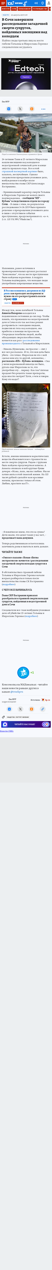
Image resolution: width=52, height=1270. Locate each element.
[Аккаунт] (49, 3)
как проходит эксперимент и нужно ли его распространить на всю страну (25, 294)
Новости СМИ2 (7, 731)
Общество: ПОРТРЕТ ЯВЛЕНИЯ (18, 717)
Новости (6, 9)
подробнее (9, 584)
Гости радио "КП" (40, 9)
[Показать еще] (43, 109)
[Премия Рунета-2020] (24, 3)
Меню (3, 3)
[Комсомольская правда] (14, 3)
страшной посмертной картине (19, 171)
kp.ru (47, 700)
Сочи (14, 9)
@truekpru (16, 692)
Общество (6, 15)
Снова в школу (24, 9)
